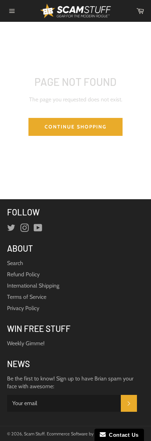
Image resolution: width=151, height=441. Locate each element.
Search (15, 263)
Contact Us (122, 435)
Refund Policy (23, 274)
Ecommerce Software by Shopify (78, 433)
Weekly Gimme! (26, 343)
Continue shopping (76, 127)
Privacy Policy (23, 308)
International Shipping (33, 285)
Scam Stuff (34, 433)
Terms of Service (26, 297)
